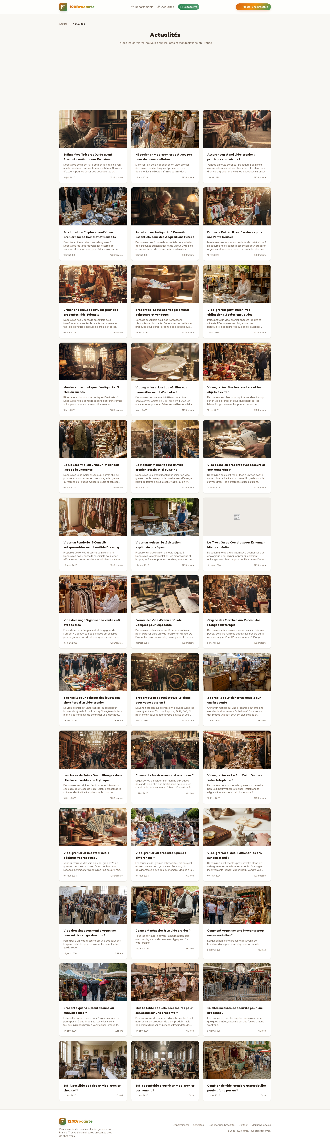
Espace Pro (190, 6)
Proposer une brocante (221, 1124)
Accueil (63, 23)
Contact (243, 1124)
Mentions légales (261, 1124)
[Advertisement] (165, 77)
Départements (144, 7)
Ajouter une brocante (255, 6)
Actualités (167, 7)
